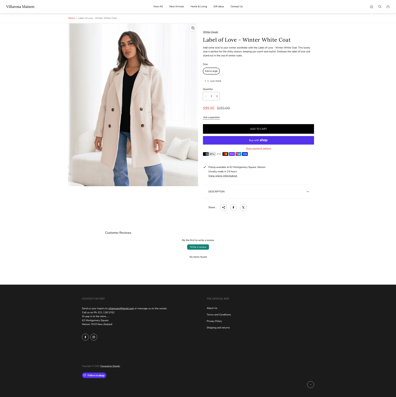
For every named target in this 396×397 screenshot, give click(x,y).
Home (71, 18)
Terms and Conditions (219, 314)
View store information (222, 176)
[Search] (379, 6)
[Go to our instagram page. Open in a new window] (93, 337)
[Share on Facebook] (233, 207)
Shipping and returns (218, 327)
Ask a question (211, 117)
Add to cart (258, 129)
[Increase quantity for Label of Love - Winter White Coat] (217, 96)
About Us (212, 308)
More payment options (258, 148)
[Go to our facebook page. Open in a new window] (85, 337)
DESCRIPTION (216, 191)
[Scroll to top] (310, 384)
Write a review (198, 247)
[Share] (223, 207)
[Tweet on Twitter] (243, 207)
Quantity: (208, 89)
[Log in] (371, 6)
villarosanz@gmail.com (121, 308)
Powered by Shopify (110, 366)
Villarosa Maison (20, 6)
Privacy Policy (214, 321)
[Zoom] (193, 28)
